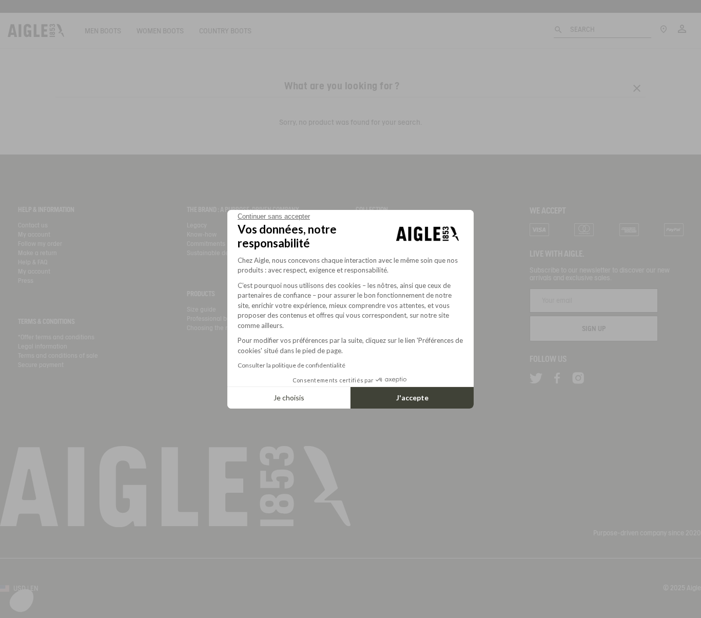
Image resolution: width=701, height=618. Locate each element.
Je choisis (289, 397)
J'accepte (412, 397)
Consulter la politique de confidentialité (291, 365)
